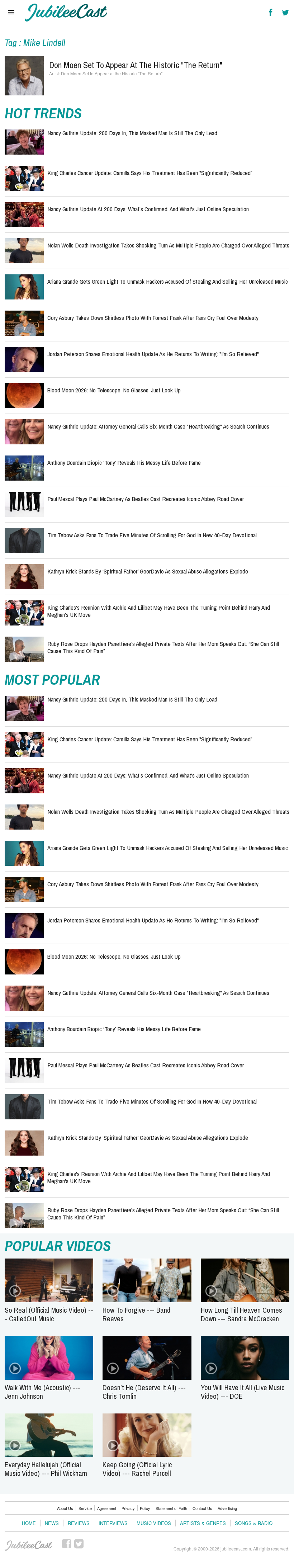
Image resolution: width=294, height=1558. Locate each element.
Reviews (79, 1523)
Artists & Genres (203, 1523)
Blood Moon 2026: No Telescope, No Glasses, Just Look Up (114, 390)
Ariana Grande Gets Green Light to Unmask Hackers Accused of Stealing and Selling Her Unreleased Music (167, 281)
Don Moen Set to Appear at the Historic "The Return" (135, 65)
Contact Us (202, 1508)
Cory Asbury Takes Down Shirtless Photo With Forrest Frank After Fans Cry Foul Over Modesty (153, 317)
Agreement (106, 1508)
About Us (65, 1508)
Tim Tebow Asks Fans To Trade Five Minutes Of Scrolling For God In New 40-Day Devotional (152, 535)
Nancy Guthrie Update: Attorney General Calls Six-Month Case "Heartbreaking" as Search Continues (158, 426)
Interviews (113, 1523)
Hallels (66, 13)
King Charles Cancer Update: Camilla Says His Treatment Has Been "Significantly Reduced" (149, 173)
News (52, 1523)
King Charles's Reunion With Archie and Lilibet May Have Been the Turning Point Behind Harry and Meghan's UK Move (158, 611)
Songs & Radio (253, 1523)
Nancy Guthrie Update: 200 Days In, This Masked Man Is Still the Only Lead (132, 133)
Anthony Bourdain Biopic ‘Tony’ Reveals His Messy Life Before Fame (124, 462)
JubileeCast (29, 1545)
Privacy (128, 1508)
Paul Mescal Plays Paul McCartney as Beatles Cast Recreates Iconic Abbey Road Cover (145, 499)
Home (29, 1523)
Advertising (227, 1508)
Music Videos (154, 1523)
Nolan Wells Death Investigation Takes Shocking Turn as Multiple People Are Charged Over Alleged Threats (168, 245)
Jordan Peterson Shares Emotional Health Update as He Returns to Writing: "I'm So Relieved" (153, 354)
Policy (145, 1508)
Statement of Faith (171, 1508)
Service (85, 1508)
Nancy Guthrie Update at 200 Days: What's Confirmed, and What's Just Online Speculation (148, 209)
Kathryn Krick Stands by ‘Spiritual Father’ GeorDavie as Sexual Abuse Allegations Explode (147, 571)
